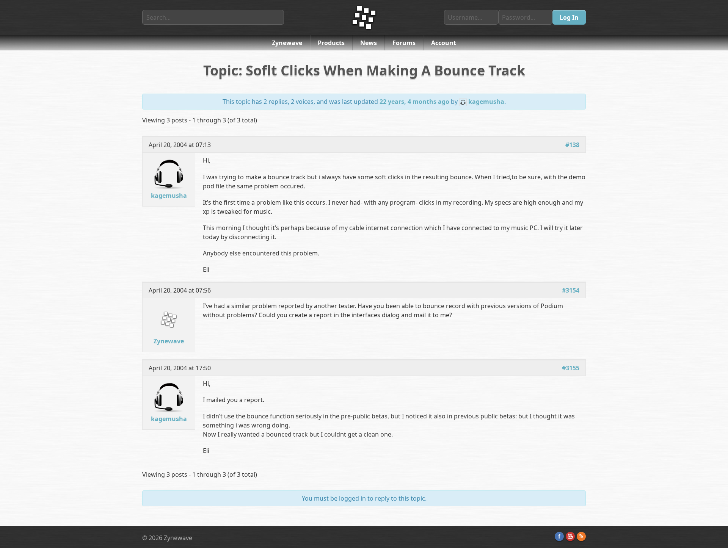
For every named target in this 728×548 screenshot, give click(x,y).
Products (331, 43)
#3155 (570, 368)
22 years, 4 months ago (414, 101)
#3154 (570, 290)
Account (443, 43)
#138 (572, 145)
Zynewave (287, 43)
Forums (404, 43)
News (368, 43)
